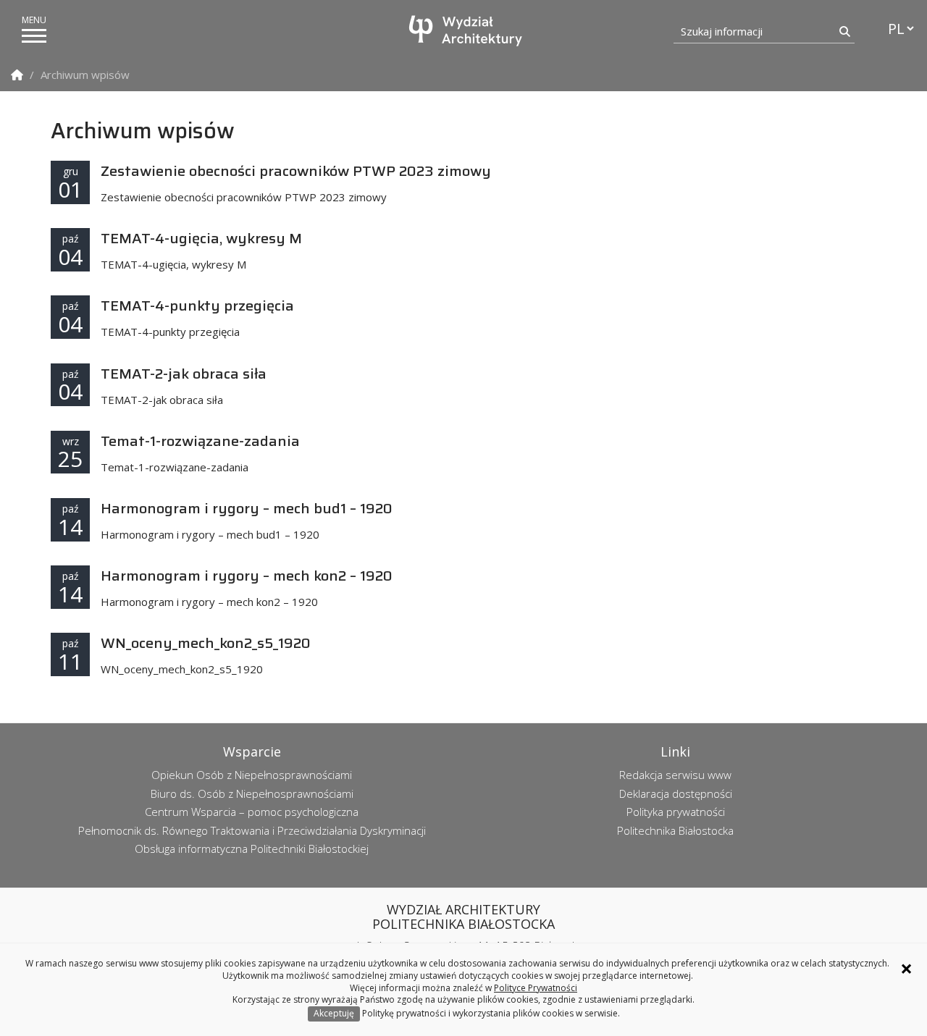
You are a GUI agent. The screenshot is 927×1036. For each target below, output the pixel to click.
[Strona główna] (467, 31)
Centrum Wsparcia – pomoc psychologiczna (251, 811)
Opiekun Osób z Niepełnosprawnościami (251, 774)
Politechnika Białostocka (675, 830)
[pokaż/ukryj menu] (34, 35)
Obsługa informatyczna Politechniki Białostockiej (252, 848)
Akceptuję (334, 1013)
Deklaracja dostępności (675, 793)
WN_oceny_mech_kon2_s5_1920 (206, 642)
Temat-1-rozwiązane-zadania (200, 440)
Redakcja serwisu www (675, 774)
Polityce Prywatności (535, 988)
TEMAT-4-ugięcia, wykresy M (201, 238)
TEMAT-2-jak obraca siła (184, 373)
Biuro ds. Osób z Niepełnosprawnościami (252, 793)
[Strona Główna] (17, 75)
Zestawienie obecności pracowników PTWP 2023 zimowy (296, 170)
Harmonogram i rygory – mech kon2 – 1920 (247, 575)
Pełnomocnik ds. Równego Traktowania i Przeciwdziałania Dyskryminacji (252, 830)
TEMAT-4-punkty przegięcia (197, 305)
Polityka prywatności (675, 811)
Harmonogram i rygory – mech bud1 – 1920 (247, 508)
